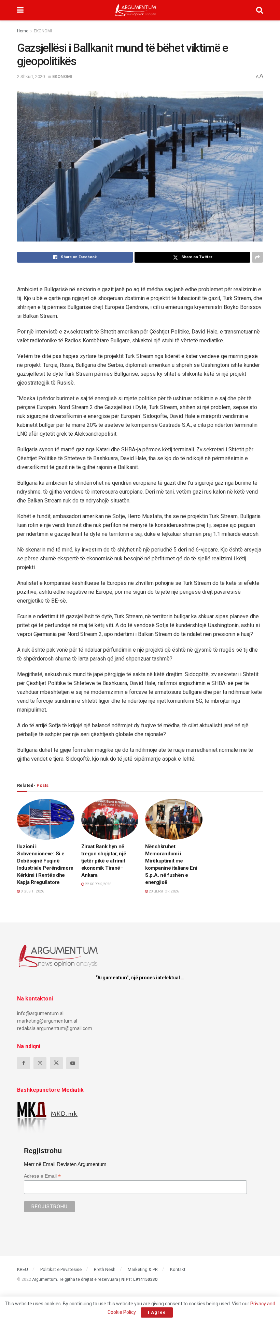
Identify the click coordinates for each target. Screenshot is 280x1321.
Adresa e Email (42, 1176)
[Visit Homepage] (135, 10)
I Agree (157, 1312)
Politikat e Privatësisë (61, 1269)
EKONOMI (43, 31)
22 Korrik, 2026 (97, 884)
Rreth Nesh (104, 1269)
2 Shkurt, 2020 (31, 76)
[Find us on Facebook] (23, 1063)
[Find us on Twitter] (56, 1063)
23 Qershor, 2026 (163, 891)
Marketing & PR (143, 1269)
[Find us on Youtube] (72, 1063)
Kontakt (177, 1269)
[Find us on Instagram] (39, 1063)
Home (22, 31)
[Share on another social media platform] (257, 257)
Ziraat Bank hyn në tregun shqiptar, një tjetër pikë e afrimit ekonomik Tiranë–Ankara (103, 860)
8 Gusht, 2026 (32, 891)
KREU (22, 1269)
